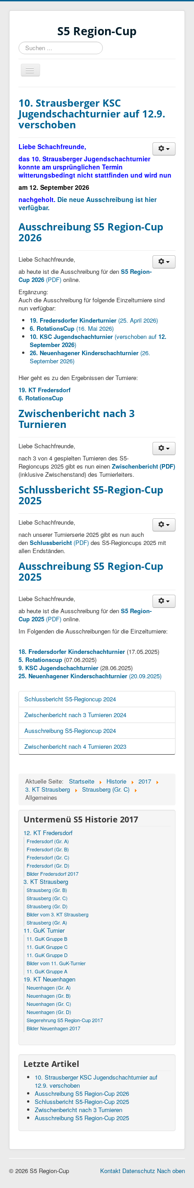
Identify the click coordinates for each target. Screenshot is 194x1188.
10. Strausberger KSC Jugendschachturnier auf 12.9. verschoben (91, 113)
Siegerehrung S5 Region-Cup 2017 (65, 1020)
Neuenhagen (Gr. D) (49, 1011)
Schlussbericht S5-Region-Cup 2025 (90, 495)
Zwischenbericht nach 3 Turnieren (76, 418)
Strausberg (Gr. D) (47, 906)
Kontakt (110, 1170)
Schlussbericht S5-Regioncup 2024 (70, 699)
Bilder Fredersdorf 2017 (53, 873)
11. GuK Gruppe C (47, 946)
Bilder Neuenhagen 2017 (53, 1028)
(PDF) (60, 542)
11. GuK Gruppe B (47, 938)
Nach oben (171, 1170)
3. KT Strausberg (45, 882)
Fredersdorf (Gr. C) (48, 857)
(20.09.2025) (90, 675)
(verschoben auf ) (98, 340)
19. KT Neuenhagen (49, 979)
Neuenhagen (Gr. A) (49, 987)
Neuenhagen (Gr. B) (49, 995)
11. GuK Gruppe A (47, 971)
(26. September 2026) (90, 356)
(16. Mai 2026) (72, 328)
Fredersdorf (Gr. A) (48, 841)
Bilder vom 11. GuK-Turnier (56, 963)
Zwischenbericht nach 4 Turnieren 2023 (75, 746)
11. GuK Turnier (44, 930)
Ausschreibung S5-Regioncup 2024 (70, 730)
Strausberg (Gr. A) (47, 922)
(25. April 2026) (94, 320)
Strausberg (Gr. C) (47, 898)
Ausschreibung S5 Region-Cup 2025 (90, 571)
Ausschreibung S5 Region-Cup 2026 (90, 232)
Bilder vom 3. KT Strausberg (57, 914)
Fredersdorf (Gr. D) (48, 865)
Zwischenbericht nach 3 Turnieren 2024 (75, 714)
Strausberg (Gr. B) (47, 889)
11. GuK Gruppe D (47, 954)
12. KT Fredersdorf (48, 833)
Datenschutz (138, 1170)
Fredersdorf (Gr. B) (48, 849)
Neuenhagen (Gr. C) (49, 1003)
